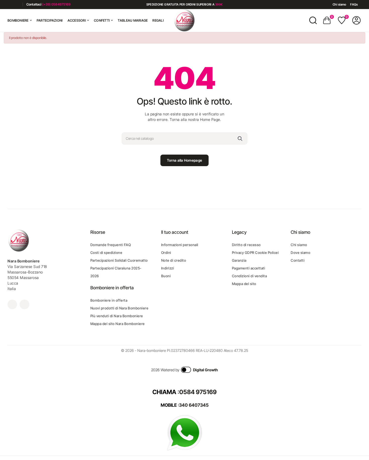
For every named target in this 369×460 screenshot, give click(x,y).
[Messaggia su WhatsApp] (184, 432)
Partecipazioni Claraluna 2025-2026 (116, 272)
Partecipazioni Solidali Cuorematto (119, 260)
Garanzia (239, 260)
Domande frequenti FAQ (110, 245)
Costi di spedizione (106, 252)
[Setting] (356, 20)
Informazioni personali (179, 245)
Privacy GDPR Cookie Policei (255, 252)
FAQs (353, 4)
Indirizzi (167, 268)
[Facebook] (9, 4)
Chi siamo (339, 4)
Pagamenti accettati (248, 268)
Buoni (166, 276)
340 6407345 (194, 405)
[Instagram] (17, 4)
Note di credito (173, 260)
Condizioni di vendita (249, 276)
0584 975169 (198, 392)
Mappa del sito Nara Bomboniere (117, 323)
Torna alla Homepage (184, 160)
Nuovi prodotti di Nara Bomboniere (119, 308)
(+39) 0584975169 (56, 4)
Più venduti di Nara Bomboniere (116, 316)
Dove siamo (300, 252)
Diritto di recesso (246, 245)
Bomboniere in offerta (109, 300)
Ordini (166, 252)
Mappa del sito (244, 284)
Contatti (297, 260)
